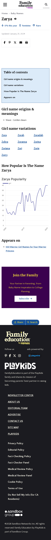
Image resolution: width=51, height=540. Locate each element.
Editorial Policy (16, 450)
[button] (15, 19)
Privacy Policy (15, 443)
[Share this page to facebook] (4, 43)
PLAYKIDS (13, 434)
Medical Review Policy (20, 469)
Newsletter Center (20, 395)
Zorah (21, 135)
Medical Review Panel (20, 475)
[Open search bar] (46, 4)
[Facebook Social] (10, 356)
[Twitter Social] (14, 356)
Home (5, 13)
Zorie (36, 148)
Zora (4, 135)
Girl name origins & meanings (18, 79)
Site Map (13, 427)
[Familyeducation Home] (17, 337)
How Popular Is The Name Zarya (20, 91)
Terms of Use (15, 488)
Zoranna (22, 141)
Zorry (5, 155)
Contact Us (15, 421)
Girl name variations (14, 85)
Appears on (9, 97)
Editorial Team (17, 408)
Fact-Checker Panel (18, 462)
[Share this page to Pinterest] (10, 43)
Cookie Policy (15, 482)
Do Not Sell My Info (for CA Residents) (23, 497)
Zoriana (6, 148)
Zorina (37, 141)
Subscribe (24, 298)
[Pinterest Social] (6, 356)
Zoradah (38, 135)
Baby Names (17, 13)
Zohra (5, 141)
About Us (14, 402)
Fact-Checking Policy (19, 456)
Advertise (14, 414)
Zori (20, 148)
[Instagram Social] (19, 356)
